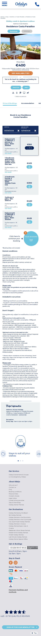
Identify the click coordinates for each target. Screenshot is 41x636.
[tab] (10, 103)
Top (35, 633)
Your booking (31, 235)
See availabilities (20, 73)
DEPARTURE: (25, 127)
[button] (20, 96)
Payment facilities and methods (18, 591)
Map (26, 87)
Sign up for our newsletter (20, 627)
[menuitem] (20, 475)
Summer (14, 31)
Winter (27, 31)
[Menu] (4, 4)
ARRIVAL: (6, 127)
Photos (16, 87)
